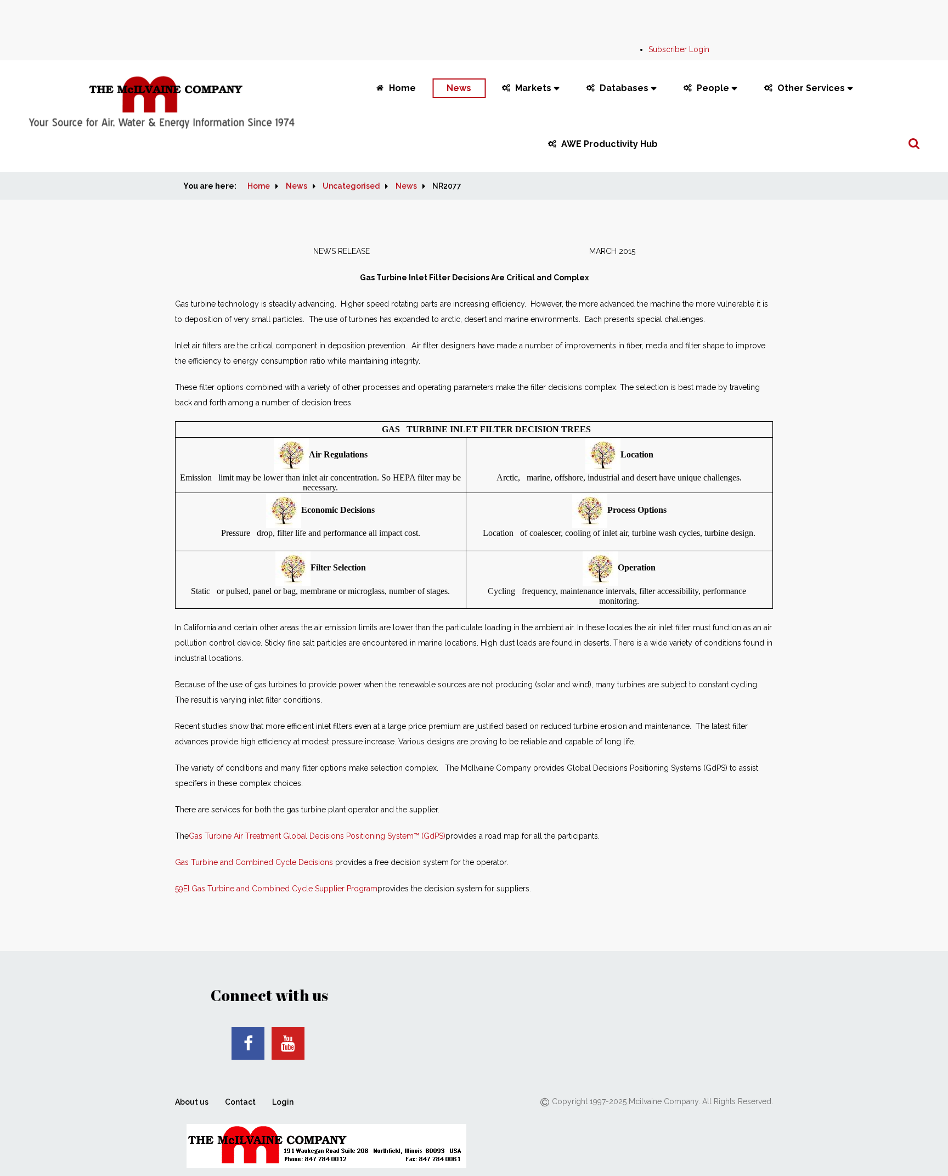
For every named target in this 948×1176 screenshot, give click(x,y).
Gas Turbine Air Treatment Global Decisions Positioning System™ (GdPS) (317, 836)
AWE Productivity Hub (609, 144)
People (713, 88)
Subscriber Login (678, 49)
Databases (624, 88)
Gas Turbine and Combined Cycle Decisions (254, 862)
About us (191, 1102)
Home (402, 88)
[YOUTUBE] (288, 1043)
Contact (240, 1102)
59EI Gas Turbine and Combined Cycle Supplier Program (276, 888)
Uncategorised (351, 186)
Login (283, 1102)
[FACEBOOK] (248, 1043)
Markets (533, 88)
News (459, 88)
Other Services (811, 88)
